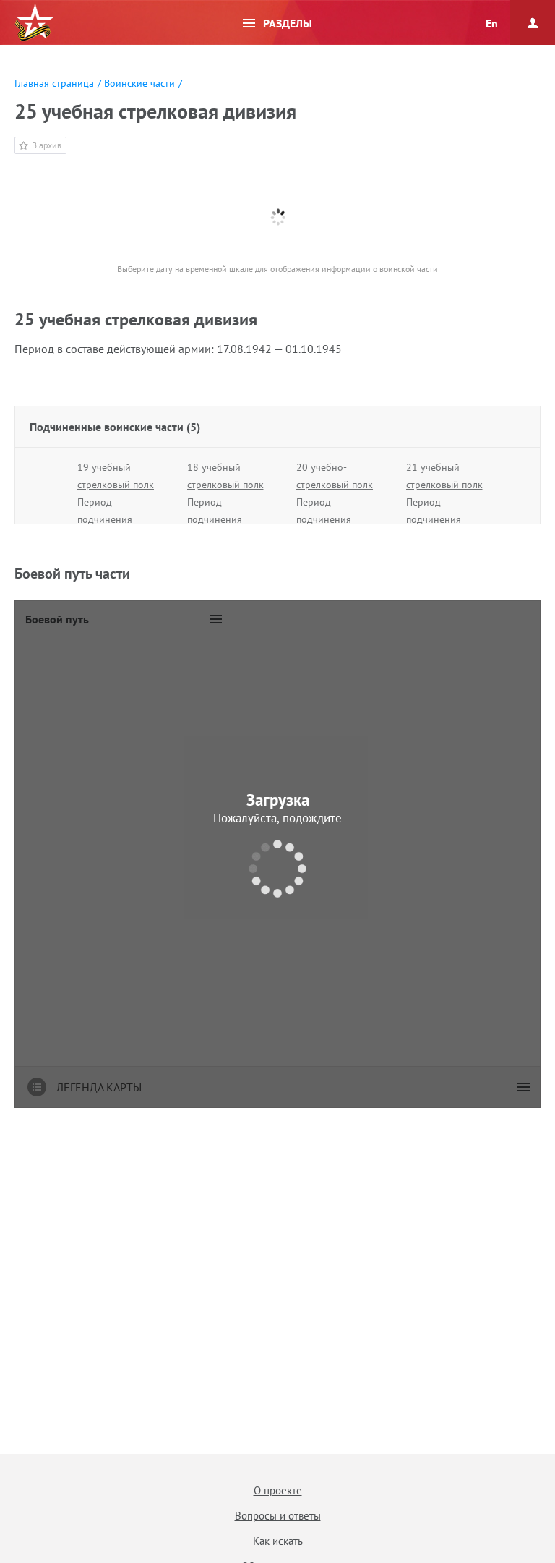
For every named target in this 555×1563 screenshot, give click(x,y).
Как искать (278, 1541)
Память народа (33, 23)
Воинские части (139, 83)
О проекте (278, 1490)
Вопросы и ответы (278, 1515)
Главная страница (54, 83)
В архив (46, 145)
